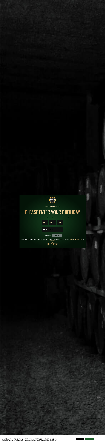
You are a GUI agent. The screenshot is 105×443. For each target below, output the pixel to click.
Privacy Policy (79, 239)
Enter (57, 235)
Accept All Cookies (89, 438)
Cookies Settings (71, 438)
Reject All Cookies (79, 438)
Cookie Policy (52, 240)
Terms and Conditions (73, 239)
